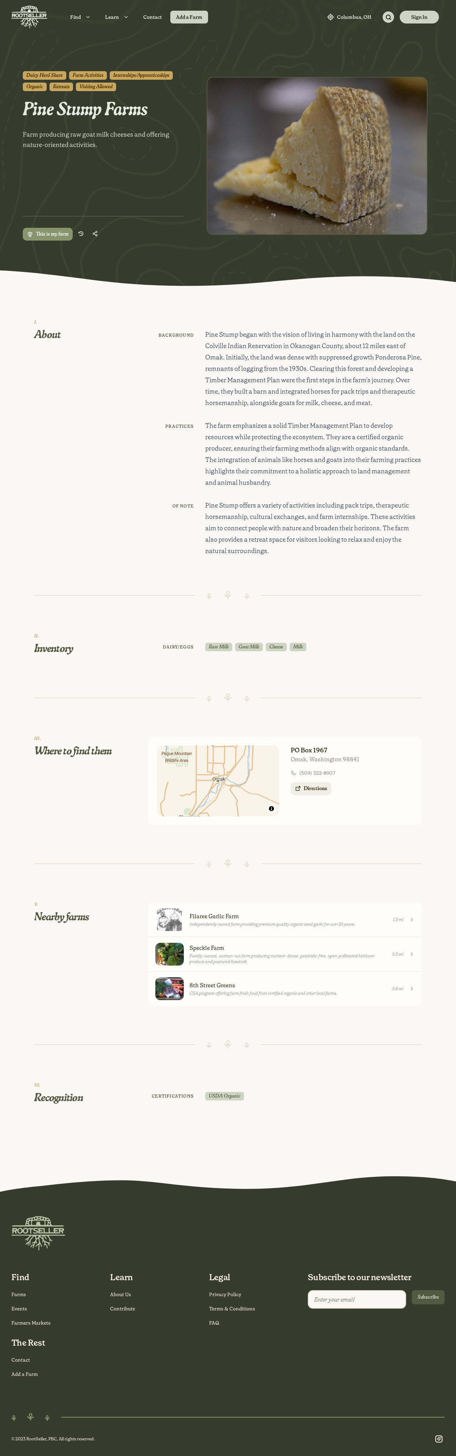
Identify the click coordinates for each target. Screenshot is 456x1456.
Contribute (122, 1308)
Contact (152, 17)
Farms (18, 1294)
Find (75, 17)
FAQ (214, 1323)
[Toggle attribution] (271, 808)
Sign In (419, 17)
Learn (112, 17)
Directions (315, 788)
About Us (120, 1294)
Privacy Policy (225, 1294)
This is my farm (52, 234)
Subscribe (428, 1297)
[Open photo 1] (317, 156)
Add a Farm (189, 17)
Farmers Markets (31, 1323)
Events (19, 1308)
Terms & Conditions (232, 1308)
